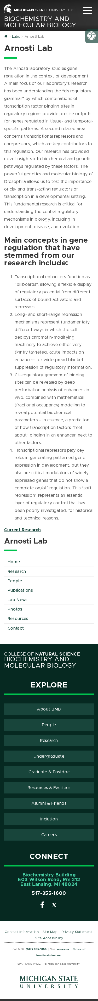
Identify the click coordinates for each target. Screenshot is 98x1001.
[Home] (6, 36)
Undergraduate (48, 756)
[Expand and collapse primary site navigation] (88, 10)
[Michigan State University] (49, 984)
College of (42, 654)
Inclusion (49, 819)
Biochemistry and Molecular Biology (40, 22)
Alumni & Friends (48, 803)
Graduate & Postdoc (49, 772)
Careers (49, 835)
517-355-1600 (49, 893)
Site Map (50, 932)
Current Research (22, 530)
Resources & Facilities (48, 788)
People (15, 581)
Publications (20, 590)
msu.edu (63, 949)
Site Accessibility (49, 938)
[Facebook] (42, 906)
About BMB (49, 709)
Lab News (18, 600)
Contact (16, 628)
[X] (54, 906)
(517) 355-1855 (36, 949)
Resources (18, 619)
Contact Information (22, 932)
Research (17, 571)
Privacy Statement (76, 932)
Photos (15, 609)
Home (14, 562)
